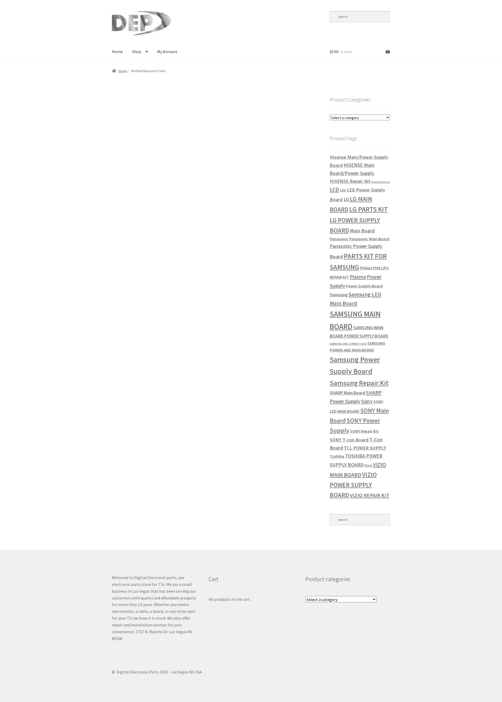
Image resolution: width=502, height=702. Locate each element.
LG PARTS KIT (368, 209)
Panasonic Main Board (369, 238)
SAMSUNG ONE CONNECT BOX (348, 344)
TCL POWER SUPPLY (365, 448)
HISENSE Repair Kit (350, 181)
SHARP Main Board (347, 393)
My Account (167, 51)
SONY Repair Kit (364, 431)
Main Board (362, 231)
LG (346, 199)
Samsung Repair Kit (359, 382)
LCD (334, 189)
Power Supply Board (364, 285)
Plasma (358, 276)
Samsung (339, 295)
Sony (367, 401)
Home (117, 51)
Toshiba (337, 456)
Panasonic (339, 238)
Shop (136, 51)
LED (343, 190)
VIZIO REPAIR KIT (369, 495)
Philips (366, 267)
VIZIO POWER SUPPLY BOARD (353, 485)
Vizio (368, 465)
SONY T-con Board (349, 440)
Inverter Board (380, 182)
